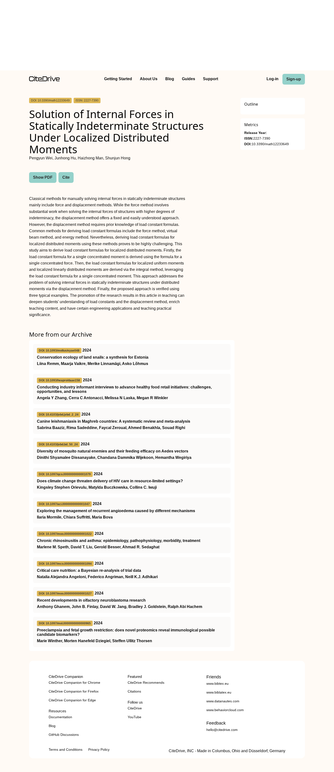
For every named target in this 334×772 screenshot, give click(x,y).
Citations (134, 691)
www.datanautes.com (222, 701)
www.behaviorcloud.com (225, 710)
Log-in (272, 79)
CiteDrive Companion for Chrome (74, 682)
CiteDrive (135, 708)
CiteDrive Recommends (146, 682)
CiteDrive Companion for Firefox (74, 691)
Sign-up (293, 79)
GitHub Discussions (64, 735)
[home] (44, 80)
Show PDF (43, 177)
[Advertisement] (167, 36)
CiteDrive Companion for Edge (72, 700)
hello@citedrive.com (222, 730)
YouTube (134, 717)
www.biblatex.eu (218, 692)
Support (210, 79)
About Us (148, 79)
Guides (188, 79)
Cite (66, 177)
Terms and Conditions (65, 749)
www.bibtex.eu (217, 683)
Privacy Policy (99, 749)
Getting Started (118, 79)
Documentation (60, 717)
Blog (169, 79)
